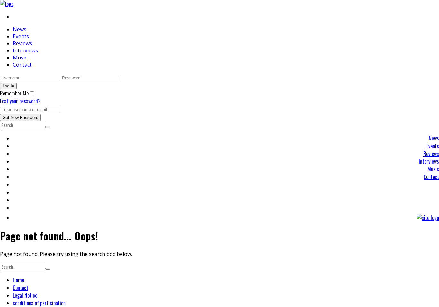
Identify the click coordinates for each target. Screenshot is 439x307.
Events (21, 36)
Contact (22, 64)
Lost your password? (20, 101)
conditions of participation (39, 303)
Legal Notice (25, 295)
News (19, 29)
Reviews (22, 43)
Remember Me (14, 93)
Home (18, 280)
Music (20, 57)
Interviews (25, 50)
